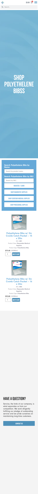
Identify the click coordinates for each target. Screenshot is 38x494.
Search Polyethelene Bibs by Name (16, 166)
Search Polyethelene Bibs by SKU (18, 176)
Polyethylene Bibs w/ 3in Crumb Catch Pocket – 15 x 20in (19, 236)
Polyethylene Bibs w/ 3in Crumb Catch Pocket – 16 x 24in (19, 281)
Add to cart (16, 254)
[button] (35, 2)
